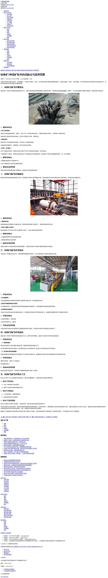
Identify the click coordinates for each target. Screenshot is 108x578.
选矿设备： (4, 507)
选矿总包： (4, 478)
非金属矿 (9, 36)
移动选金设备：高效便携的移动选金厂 (14, 445)
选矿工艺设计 (7, 12)
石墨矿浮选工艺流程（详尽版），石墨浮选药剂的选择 (19, 453)
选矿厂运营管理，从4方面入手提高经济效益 (16, 451)
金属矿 (9, 34)
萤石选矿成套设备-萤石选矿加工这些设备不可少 (17, 470)
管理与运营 (10, 26)
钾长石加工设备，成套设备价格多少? (14, 450)
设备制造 (6, 483)
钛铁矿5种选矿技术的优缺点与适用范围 (28, 70)
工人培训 (9, 22)
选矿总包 (6, 549)
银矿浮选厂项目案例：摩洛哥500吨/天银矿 (15, 417)
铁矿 (8, 32)
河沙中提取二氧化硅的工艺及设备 (13, 471)
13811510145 (23, 537)
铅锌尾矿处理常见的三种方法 (12, 461)
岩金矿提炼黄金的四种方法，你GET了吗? (15, 443)
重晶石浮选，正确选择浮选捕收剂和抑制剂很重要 (18, 465)
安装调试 (9, 21)
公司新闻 (9, 62)
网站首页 (6, 11)
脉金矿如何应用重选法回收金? (12, 460)
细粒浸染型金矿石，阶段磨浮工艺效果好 (44, 417)
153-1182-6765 (10, 8)
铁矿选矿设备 (11, 42)
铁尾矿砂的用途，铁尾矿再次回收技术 (14, 466)
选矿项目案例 (7, 554)
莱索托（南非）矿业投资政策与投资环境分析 (16, 440)
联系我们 (6, 67)
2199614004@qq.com (30, 539)
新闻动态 (6, 60)
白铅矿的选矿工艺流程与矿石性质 (13, 475)
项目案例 (6, 49)
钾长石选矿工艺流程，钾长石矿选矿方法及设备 (17, 468)
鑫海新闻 (6, 553)
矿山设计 (9, 16)
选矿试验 (9, 14)
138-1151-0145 (10, 4)
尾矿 (8, 37)
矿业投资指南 (11, 65)
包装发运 (9, 19)
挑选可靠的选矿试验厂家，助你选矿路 (14, 441)
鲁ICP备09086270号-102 (36, 546)
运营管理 (6, 491)
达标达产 (9, 24)
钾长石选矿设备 (11, 45)
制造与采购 (10, 17)
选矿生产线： (4, 494)
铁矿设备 (6, 508)
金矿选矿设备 (11, 41)
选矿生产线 (7, 27)
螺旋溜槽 (63, 90)
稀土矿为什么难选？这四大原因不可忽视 (15, 473)
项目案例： (4, 520)
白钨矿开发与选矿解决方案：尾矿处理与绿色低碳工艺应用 (20, 448)
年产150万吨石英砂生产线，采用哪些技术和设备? (18, 446)
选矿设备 (6, 39)
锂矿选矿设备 (11, 47)
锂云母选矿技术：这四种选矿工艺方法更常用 (16, 438)
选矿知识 (9, 64)
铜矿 (8, 31)
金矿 (8, 29)
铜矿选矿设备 (11, 44)
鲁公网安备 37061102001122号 (20, 546)
